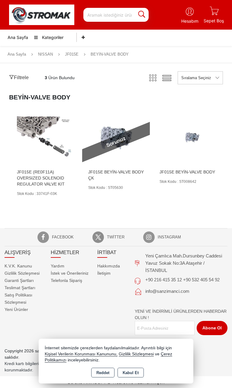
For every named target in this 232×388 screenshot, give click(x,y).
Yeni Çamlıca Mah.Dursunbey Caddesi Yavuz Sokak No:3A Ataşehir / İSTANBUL (183, 263)
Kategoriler (52, 37)
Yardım (57, 266)
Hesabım (189, 21)
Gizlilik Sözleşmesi (22, 273)
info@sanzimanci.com (167, 291)
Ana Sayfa (18, 37)
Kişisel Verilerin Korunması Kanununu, (81, 354)
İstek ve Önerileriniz (70, 273)
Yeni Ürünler (16, 309)
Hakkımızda (108, 266)
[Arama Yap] (141, 14)
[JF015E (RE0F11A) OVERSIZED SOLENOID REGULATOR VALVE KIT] (44, 137)
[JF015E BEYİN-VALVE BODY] (187, 137)
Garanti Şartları (19, 280)
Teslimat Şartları (20, 287)
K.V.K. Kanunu (18, 266)
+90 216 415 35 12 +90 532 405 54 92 (182, 279)
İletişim (104, 273)
